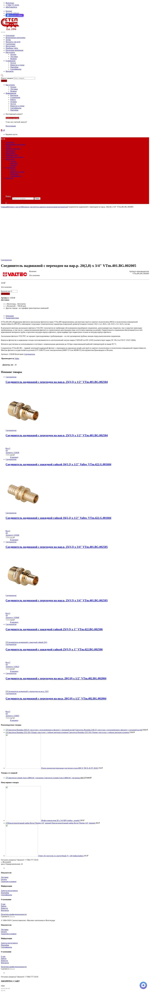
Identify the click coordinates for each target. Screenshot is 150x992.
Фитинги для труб (13, 42)
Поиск (8, 196)
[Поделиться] (4, 988)
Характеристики (12, 318)
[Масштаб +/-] (9, 988)
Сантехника (10, 44)
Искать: (9, 198)
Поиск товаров (7, 78)
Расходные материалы (14, 50)
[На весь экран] (7, 988)
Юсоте (12, 916)
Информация (11, 93)
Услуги (13, 63)
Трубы (8, 40)
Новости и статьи (17, 65)
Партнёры (14, 67)
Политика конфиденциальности (14, 914)
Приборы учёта (12, 48)
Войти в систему (12, 118)
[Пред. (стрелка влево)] (2, 990)
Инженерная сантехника (15, 38)
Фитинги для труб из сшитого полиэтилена (39, 207)
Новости (4, 908)
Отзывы (13, 102)
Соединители (62, 207)
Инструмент (10, 46)
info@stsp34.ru (11, 7)
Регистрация (11, 126)
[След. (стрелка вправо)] (4, 990)
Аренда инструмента (9, 891)
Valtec (17, 358)
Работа (13, 100)
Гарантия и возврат (8, 881)
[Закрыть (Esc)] (2, 988)
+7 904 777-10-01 (12, 5)
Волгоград (10, 3)
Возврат (13, 59)
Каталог (9, 11)
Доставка (14, 57)
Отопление (10, 35)
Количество (5, 291)
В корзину (5, 294)
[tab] (77, 316)
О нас (3, 904)
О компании (10, 61)
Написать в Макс (15, 15)
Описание (10, 316)
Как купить (10, 52)
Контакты (9, 71)
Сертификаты (15, 69)
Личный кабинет (12, 13)
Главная (4, 207)
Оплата (13, 54)
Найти (4, 81)
